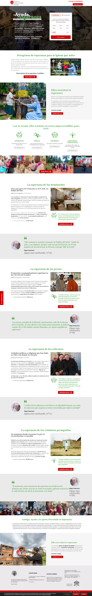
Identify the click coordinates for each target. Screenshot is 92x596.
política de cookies (47, 594)
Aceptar (83, 594)
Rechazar (76, 594)
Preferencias (67, 594)
